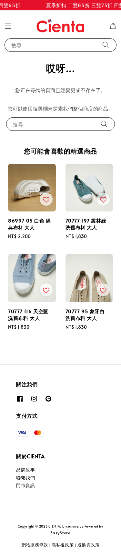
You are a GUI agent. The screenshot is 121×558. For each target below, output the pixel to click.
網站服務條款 (35, 545)
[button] (8, 26)
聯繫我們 (25, 477)
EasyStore (60, 533)
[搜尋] (106, 45)
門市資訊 (25, 485)
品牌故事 (25, 470)
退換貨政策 (88, 545)
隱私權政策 (63, 545)
